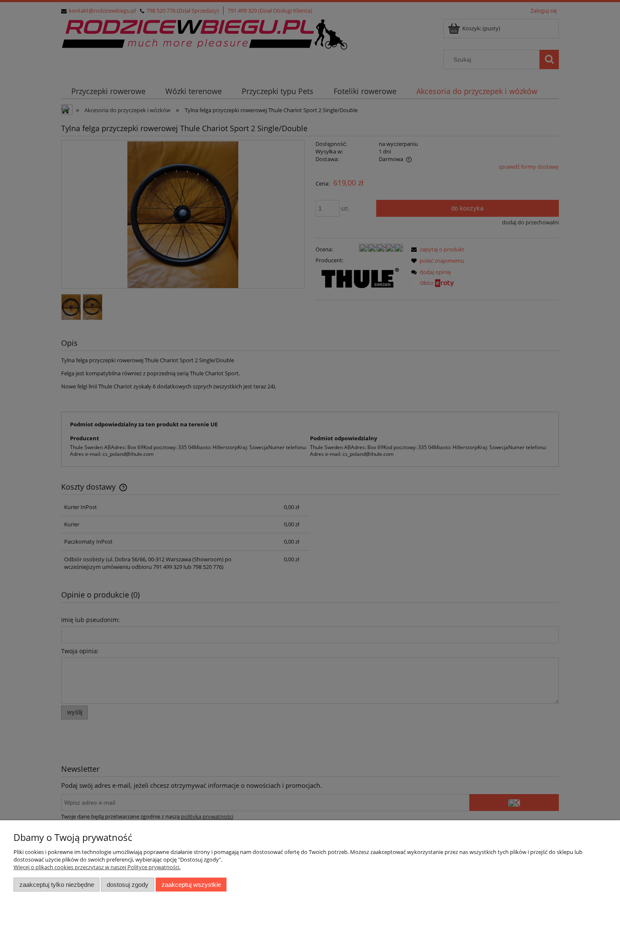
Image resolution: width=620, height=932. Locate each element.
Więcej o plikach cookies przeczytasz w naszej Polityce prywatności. (97, 867)
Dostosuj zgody (127, 884)
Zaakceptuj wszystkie (191, 884)
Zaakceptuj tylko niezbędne (56, 884)
